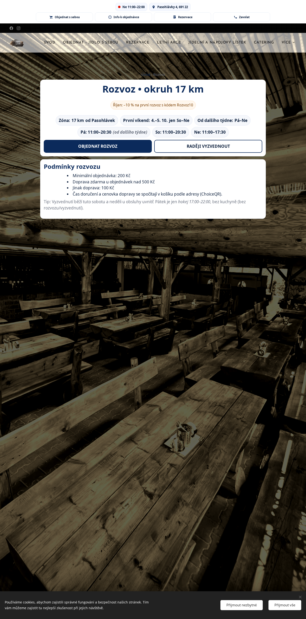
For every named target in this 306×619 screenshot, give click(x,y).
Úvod (145, 74)
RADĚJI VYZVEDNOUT (208, 146)
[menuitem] (51, 43)
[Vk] (19, 28)
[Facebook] (11, 28)
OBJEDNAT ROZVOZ (97, 146)
